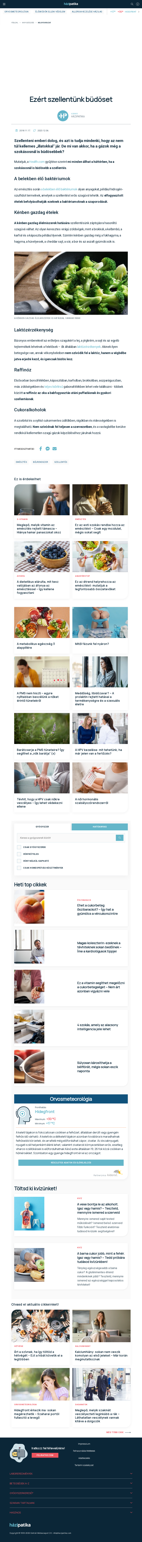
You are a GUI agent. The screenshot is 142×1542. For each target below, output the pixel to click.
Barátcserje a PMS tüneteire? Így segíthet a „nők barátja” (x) (40, 751)
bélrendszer (40, 462)
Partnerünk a (100, 1175)
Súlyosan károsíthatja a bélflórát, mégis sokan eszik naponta (97, 1067)
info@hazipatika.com (62, 1533)
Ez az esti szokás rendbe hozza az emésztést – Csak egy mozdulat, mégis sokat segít (100, 528)
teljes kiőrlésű (53, 386)
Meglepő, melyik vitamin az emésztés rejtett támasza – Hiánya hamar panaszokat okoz (39, 528)
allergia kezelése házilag (87, 11)
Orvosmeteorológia (17, 11)
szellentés (60, 462)
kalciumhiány (82, 1346)
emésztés (21, 462)
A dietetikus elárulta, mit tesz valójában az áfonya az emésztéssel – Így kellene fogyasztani (38, 587)
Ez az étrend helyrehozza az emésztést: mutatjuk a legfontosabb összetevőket (95, 585)
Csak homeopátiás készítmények (43, 868)
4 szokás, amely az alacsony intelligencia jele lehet (97, 1027)
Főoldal (14, 23)
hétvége (18, 1346)
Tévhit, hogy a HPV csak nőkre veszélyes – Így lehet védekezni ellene (40, 803)
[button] (71, 1473)
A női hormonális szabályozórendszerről (91, 801)
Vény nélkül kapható (36, 861)
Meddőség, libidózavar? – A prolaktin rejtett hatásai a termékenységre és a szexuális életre (97, 698)
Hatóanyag (100, 827)
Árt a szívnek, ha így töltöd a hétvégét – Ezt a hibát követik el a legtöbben (38, 1355)
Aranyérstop (82, 576)
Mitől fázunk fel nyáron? (92, 644)
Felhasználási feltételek (84, 1450)
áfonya (21, 576)
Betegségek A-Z (19, 1483)
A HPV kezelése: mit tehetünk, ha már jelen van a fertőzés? (98, 751)
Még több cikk (114, 1432)
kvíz (79, 1198)
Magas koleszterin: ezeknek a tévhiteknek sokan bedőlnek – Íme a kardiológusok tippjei (99, 947)
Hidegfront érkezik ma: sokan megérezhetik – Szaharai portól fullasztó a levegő (36, 1413)
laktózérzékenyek (89, 346)
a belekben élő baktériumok (59, 189)
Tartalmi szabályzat (84, 1465)
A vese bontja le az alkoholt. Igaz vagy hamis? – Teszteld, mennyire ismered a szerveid (98, 1208)
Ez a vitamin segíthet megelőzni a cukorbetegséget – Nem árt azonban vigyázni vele (101, 987)
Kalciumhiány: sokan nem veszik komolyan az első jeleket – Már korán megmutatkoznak (101, 1355)
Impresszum (84, 1443)
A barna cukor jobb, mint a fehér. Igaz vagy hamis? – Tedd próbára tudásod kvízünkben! (101, 1257)
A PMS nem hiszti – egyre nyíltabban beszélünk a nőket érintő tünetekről (38, 697)
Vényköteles (31, 854)
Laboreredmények (21, 1473)
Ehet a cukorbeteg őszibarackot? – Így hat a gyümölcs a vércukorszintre (97, 909)
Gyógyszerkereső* (21, 1493)
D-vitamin (22, 519)
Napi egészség (28, 23)
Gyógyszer (42, 827)
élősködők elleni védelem (50, 11)
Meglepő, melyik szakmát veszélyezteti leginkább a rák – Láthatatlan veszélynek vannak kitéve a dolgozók (97, 1415)
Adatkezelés (84, 1458)
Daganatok (81, 1404)
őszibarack (84, 900)
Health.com (37, 161)
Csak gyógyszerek (34, 847)
